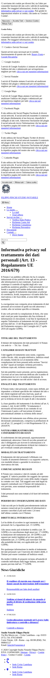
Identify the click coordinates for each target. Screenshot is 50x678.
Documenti (11, 230)
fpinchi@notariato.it (16, 645)
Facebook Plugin (11, 108)
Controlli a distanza (15, 628)
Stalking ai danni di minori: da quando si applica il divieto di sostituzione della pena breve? (26, 602)
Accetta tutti (7, 182)
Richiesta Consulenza (21, 225)
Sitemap (24, 652)
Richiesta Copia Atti (21, 222)
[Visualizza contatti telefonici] (8, 662)
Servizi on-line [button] (13, 217)
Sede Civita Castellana (22, 664)
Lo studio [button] (11, 210)
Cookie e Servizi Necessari (16, 47)
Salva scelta (31, 182)
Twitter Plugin (10, 133)
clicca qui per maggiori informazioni (32, 71)
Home (9, 207)
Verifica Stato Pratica (21, 220)
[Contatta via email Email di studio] (8, 659)
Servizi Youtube (11, 76)
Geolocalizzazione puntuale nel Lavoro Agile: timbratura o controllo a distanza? (28, 621)
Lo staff (15, 212)
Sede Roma (17, 667)
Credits (27, 655)
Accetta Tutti (18, 21)
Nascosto (6, 21)
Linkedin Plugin (11, 158)
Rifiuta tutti (19, 182)
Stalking (10, 610)
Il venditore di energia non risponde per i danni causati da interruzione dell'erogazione (28, 582)
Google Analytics (12, 62)
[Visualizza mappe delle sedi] (7, 669)
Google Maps (10, 91)
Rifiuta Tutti (7, 24)
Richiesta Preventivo (21, 227)
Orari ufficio (17, 215)
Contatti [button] (10, 232)
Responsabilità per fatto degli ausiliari (23, 589)
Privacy (32, 652)
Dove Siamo (17, 235)
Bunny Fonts (37, 54)
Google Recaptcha (9, 57)
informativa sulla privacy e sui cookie (17, 11)
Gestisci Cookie (32, 21)
